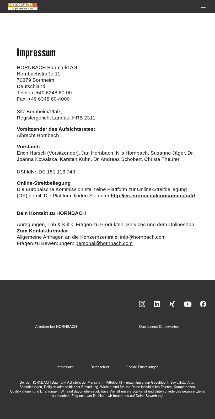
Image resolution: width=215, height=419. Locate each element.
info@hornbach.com (143, 237)
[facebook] (203, 304)
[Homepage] (23, 6)
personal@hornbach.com (104, 243)
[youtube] (188, 304)
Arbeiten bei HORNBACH (56, 326)
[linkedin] (157, 304)
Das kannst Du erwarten (159, 326)
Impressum (65, 367)
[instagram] (142, 304)
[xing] (172, 304)
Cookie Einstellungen (142, 367)
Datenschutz (100, 367)
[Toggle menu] (203, 6)
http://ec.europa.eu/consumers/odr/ (153, 195)
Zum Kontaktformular (42, 230)
